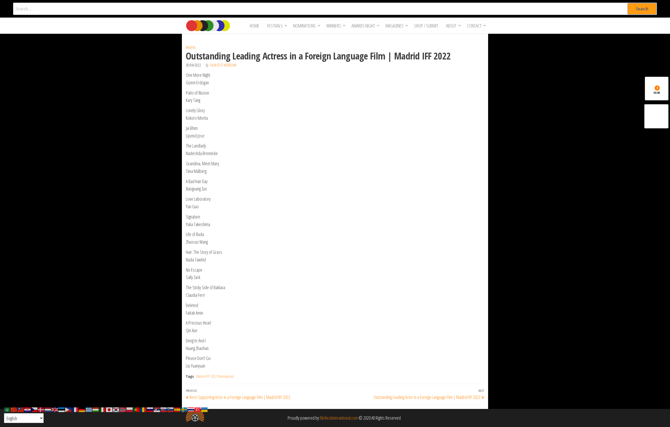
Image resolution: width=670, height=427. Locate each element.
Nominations (304, 26)
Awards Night (363, 26)
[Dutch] (48, 409)
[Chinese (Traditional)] (21, 409)
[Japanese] (109, 409)
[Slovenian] (170, 409)
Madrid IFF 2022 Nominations (215, 376)
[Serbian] (157, 409)
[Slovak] (163, 409)
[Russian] (150, 409)
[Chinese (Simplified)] (14, 409)
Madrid (190, 47)
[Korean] (116, 409)
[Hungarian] (95, 409)
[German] (82, 409)
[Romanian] (143, 409)
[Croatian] (27, 409)
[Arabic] (7, 409)
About (451, 26)
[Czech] (34, 409)
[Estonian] (61, 409)
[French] (75, 409)
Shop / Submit (426, 26)
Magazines (395, 26)
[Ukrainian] (204, 409)
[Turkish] (197, 409)
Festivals (275, 26)
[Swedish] (184, 409)
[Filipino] (68, 409)
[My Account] (656, 116)
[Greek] (89, 409)
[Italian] (102, 409)
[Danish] (41, 409)
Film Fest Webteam (223, 65)
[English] (55, 409)
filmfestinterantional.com (339, 418)
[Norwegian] (123, 409)
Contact (474, 26)
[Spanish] (177, 409)
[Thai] (191, 409)
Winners (333, 26)
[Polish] (129, 409)
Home (254, 26)
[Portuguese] (136, 409)
